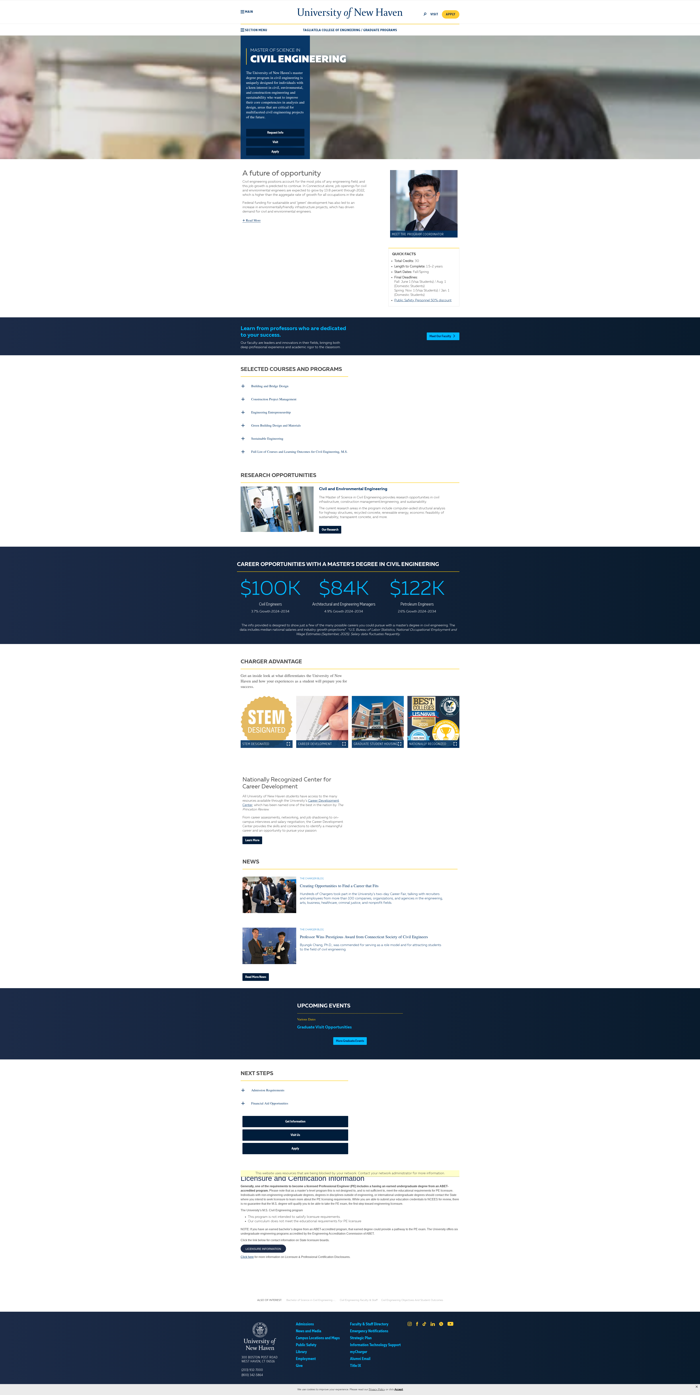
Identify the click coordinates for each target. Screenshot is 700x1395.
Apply (450, 14)
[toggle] (425, 14)
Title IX (355, 1366)
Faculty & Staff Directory (369, 1324)
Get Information (295, 1121)
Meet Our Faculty (440, 336)
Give (299, 1366)
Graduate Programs (380, 30)
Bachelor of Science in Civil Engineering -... (311, 1300)
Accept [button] (398, 1389)
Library (301, 1352)
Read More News (255, 977)
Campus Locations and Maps (318, 1338)
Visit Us (295, 1135)
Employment (306, 1359)
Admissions (305, 1324)
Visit (275, 142)
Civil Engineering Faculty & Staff (359, 1300)
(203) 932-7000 (252, 1370)
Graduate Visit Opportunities (324, 1027)
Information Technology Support (375, 1345)
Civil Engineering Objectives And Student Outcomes (412, 1300)
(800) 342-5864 (252, 1375)
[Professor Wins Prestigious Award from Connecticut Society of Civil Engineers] (269, 946)
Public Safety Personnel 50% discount (423, 300)
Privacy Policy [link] (377, 1389)
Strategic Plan (361, 1338)
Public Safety (306, 1345)
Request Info (275, 132)
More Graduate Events (350, 1041)
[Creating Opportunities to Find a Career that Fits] (269, 895)
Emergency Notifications (369, 1331)
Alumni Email (360, 1359)
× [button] (696, 1387)
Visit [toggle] (434, 14)
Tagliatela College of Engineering (331, 30)
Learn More (252, 840)
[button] (247, 11)
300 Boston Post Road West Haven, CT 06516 (260, 1359)
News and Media (308, 1331)
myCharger (358, 1352)
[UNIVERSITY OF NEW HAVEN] (269, 1336)
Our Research (330, 529)
